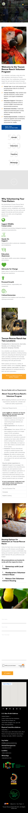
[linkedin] (20, 708)
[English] (5, 804)
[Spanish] (7, 804)
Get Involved (13, 16)
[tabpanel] (14, 448)
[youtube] (13, 708)
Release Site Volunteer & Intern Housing (13, 579)
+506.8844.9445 (6, 748)
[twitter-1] (6, 708)
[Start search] (25, 4)
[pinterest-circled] (10, 708)
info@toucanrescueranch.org (9, 743)
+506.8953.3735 (6, 758)
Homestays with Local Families (12, 567)
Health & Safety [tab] (7, 495)
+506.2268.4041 (6, 753)
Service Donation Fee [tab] (8, 488)
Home (7, 16)
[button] (4, 520)
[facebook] (3, 708)
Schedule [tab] (5, 492)
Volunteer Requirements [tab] (9, 408)
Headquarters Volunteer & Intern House (13, 573)
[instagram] (16, 708)
